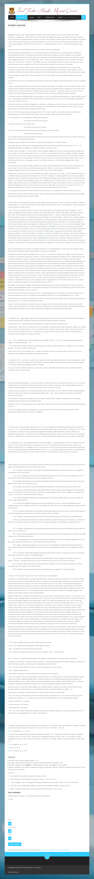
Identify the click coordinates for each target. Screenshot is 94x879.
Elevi (39, 17)
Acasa (12, 17)
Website (10, 834)
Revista (31, 17)
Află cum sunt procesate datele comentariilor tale (54, 850)
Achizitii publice (62, 17)
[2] (53, 231)
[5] (58, 235)
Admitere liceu (50, 17)
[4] (50, 235)
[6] (44, 240)
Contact (12, 22)
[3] (44, 235)
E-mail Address (12, 827)
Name (10, 819)
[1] (56, 226)
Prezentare (21, 17)
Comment (10, 799)
